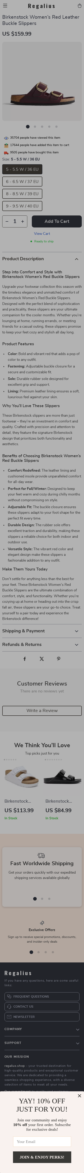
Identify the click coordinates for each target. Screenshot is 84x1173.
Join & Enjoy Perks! (42, 1157)
